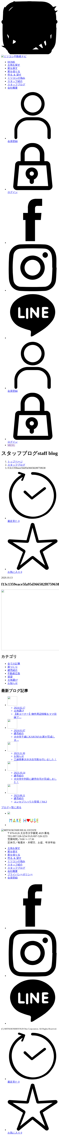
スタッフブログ (16, 84)
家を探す (13, 68)
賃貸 (10, 676)
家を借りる (14, 71)
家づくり (13, 667)
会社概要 (13, 87)
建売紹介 (13, 670)
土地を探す (14, 65)
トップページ (15, 461)
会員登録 (13, 877)
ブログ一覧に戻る (11, 807)
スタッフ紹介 (15, 81)
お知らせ (13, 683)
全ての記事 (14, 663)
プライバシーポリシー (20, 874)
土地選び (13, 680)
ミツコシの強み (16, 78)
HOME (11, 62)
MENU (11, 445)
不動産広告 (14, 673)
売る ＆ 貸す (14, 74)
